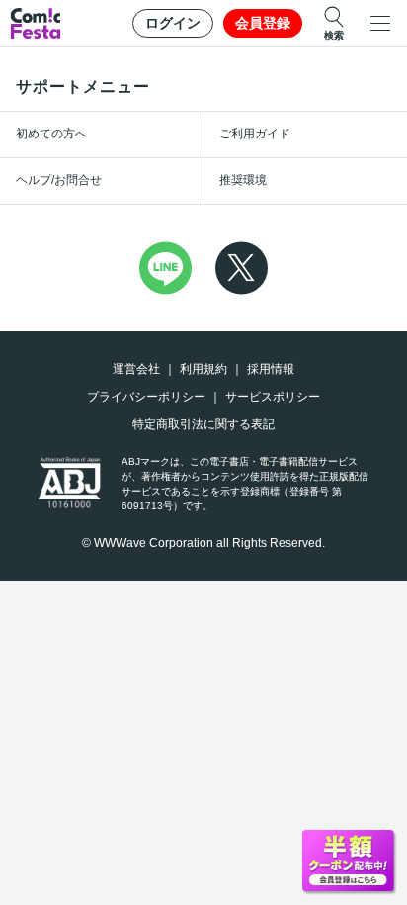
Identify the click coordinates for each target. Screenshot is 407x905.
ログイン (173, 23)
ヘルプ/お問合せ (59, 180)
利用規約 (203, 369)
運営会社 (136, 369)
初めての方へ (51, 133)
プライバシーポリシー (146, 397)
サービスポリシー (272, 397)
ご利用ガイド (254, 133)
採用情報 (270, 369)
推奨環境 (243, 180)
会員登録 (262, 23)
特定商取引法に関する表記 (203, 424)
